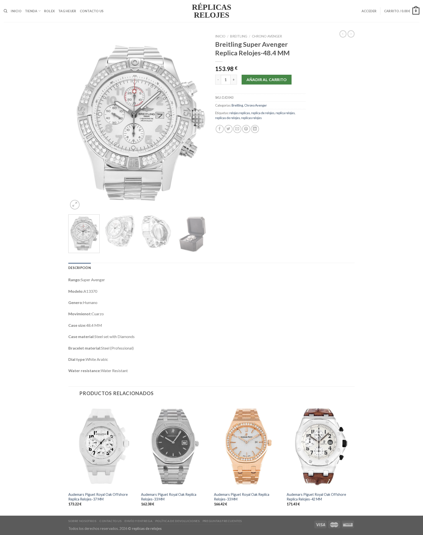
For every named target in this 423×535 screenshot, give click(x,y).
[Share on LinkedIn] (255, 129)
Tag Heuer (67, 11)
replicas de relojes (227, 118)
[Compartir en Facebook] (220, 129)
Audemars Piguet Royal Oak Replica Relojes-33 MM (168, 496)
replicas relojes (251, 118)
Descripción (79, 268)
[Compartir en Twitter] (228, 129)
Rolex (49, 11)
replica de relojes (262, 113)
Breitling (238, 36)
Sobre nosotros (82, 521)
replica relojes (285, 113)
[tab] (79, 268)
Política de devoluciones (177, 521)
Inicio (16, 11)
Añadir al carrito (267, 79)
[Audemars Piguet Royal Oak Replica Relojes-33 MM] (175, 445)
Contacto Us (92, 11)
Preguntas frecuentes (222, 521)
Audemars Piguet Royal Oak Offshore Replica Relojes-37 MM (98, 496)
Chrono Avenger (267, 36)
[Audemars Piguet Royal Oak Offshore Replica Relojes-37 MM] (102, 445)
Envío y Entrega (138, 521)
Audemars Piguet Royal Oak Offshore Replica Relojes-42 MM (316, 496)
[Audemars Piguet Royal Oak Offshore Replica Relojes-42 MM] (321, 445)
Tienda (31, 11)
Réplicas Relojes (211, 11)
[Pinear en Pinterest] (246, 129)
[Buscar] (5, 11)
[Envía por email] (237, 129)
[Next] (198, 121)
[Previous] (77, 121)
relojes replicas (239, 113)
